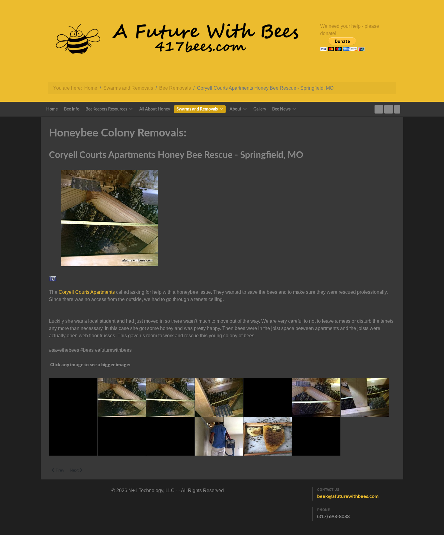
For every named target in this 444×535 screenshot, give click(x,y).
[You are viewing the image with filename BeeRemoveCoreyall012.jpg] (267, 436)
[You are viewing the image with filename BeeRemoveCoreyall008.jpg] (73, 436)
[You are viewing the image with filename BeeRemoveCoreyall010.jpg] (170, 436)
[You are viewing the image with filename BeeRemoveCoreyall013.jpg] (316, 436)
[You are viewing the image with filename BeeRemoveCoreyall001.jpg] (73, 397)
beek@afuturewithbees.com (347, 496)
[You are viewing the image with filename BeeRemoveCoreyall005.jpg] (267, 397)
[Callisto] (172, 40)
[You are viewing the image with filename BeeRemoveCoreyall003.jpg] (170, 397)
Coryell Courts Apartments (87, 292)
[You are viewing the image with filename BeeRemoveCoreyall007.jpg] (365, 397)
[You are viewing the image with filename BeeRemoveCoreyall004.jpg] (219, 397)
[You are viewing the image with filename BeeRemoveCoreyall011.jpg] (219, 436)
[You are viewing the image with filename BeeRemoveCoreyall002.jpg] (122, 397)
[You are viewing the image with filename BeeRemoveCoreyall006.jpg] (316, 397)
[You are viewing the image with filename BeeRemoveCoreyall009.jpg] (122, 436)
